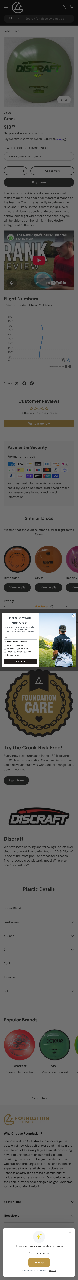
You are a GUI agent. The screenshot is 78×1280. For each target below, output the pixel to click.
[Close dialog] (73, 615)
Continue (20, 661)
